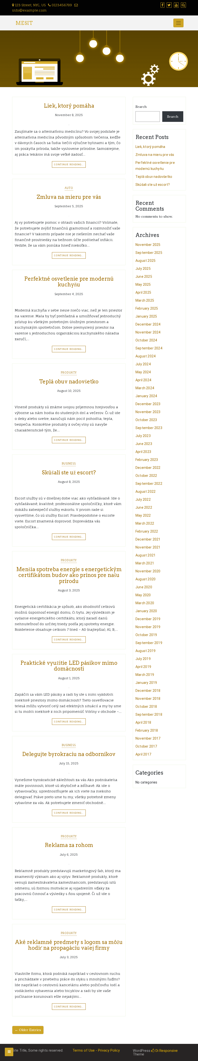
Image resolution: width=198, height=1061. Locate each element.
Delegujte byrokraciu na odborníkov (68, 754)
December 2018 (148, 691)
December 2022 (148, 468)
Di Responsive (166, 1050)
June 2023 (143, 444)
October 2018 (146, 706)
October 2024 (146, 340)
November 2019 (148, 627)
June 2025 (143, 276)
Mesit (24, 23)
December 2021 (148, 539)
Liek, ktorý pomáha (69, 106)
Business (69, 463)
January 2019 (146, 683)
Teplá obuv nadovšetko (69, 381)
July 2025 (143, 268)
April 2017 (143, 754)
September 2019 (148, 643)
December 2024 (148, 324)
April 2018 (143, 722)
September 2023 (148, 428)
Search (141, 106)
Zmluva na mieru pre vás (69, 197)
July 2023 (143, 436)
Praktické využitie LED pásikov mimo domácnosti (68, 666)
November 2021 (148, 547)
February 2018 (146, 730)
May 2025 (143, 284)
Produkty (69, 372)
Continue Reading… (69, 164)
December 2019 (148, 619)
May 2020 (143, 595)
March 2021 (144, 563)
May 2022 (143, 515)
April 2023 (143, 452)
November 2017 (148, 738)
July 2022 (143, 499)
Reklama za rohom (69, 845)
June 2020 (143, 587)
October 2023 (146, 420)
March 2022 (144, 523)
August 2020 (145, 579)
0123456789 (61, 5)
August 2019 (145, 651)
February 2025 (146, 308)
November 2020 (148, 571)
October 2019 (146, 635)
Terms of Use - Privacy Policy (96, 1050)
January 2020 (146, 611)
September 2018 (148, 714)
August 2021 (145, 555)
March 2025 (144, 300)
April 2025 (143, 292)
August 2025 (145, 261)
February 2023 (146, 460)
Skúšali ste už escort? (69, 472)
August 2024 (145, 356)
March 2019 (144, 675)
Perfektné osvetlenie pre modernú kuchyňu (69, 282)
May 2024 (143, 372)
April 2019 (143, 667)
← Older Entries (28, 1030)
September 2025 (148, 253)
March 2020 (144, 603)
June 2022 (143, 507)
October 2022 (146, 476)
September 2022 (148, 483)
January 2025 (146, 316)
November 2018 (148, 698)
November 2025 (148, 245)
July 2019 (143, 659)
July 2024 (143, 364)
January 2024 (146, 396)
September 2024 (148, 348)
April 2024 (143, 380)
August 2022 (145, 491)
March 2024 (144, 388)
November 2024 (148, 332)
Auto (69, 188)
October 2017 (146, 746)
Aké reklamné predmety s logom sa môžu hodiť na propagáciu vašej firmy (69, 945)
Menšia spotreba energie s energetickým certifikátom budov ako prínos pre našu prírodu (69, 575)
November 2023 (148, 412)
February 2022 (146, 531)
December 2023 (148, 404)
